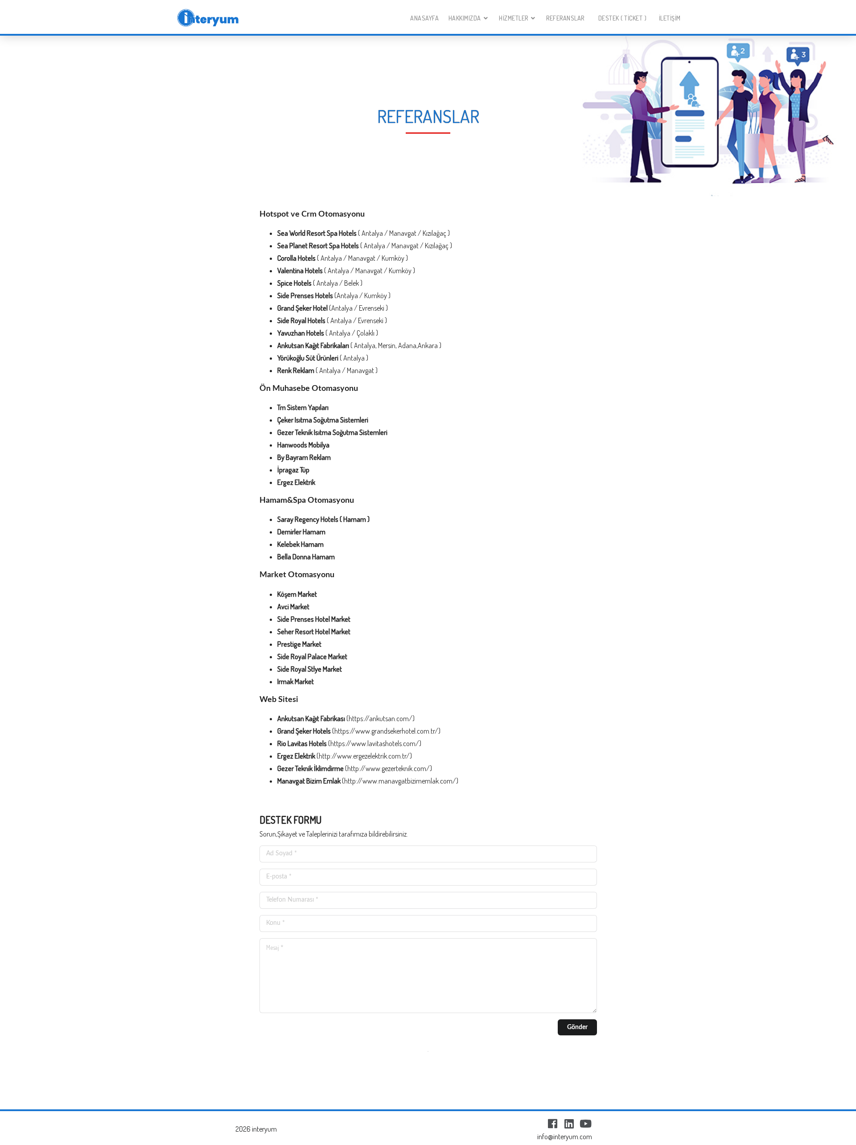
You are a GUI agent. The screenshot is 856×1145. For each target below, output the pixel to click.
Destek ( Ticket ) (622, 18)
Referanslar (565, 18)
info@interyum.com (564, 1136)
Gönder (577, 1027)
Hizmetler (513, 18)
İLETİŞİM (670, 18)
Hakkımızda (465, 18)
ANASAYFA (424, 18)
